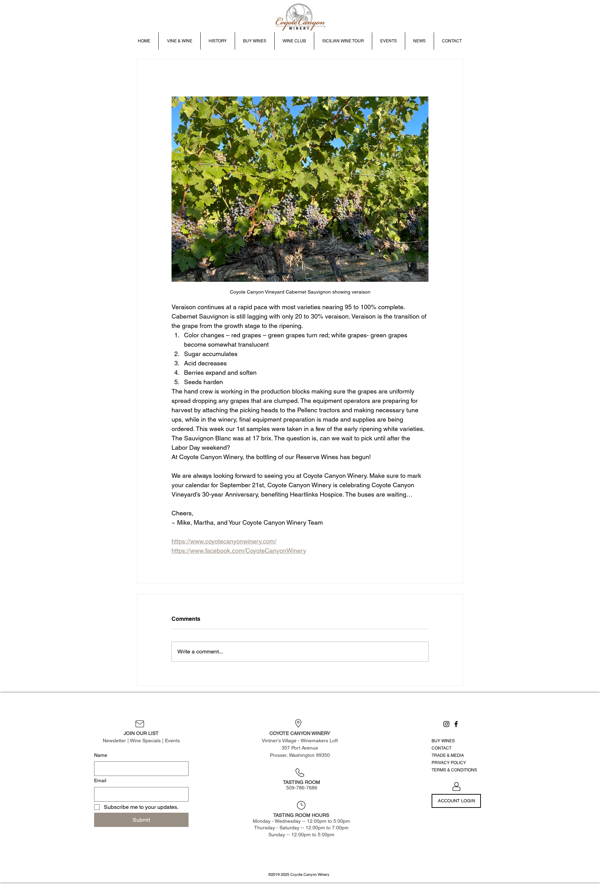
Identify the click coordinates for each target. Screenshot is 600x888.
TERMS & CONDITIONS (454, 770)
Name (100, 755)
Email (100, 780)
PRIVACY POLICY (449, 762)
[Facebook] (456, 724)
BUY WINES (443, 740)
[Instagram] (446, 724)
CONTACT (441, 748)
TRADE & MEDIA (448, 755)
